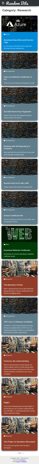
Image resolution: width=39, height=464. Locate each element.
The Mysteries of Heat (13, 285)
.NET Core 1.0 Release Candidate (18, 322)
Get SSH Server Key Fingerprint (17, 112)
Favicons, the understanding (16, 361)
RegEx (7, 403)
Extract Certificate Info (13, 216)
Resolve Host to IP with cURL (16, 183)
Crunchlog (22, 460)
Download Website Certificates (17, 250)
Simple (18, 461)
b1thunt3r (24, 461)
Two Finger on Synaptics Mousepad (19, 442)
